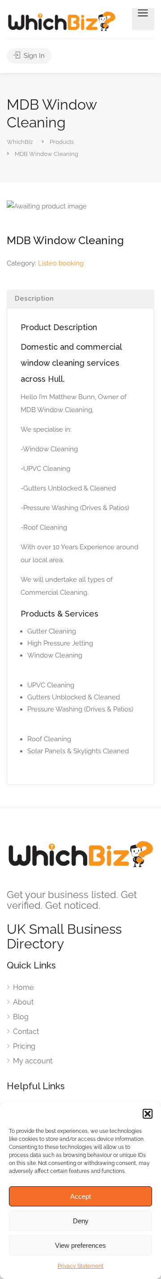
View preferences (80, 1245)
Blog (21, 1017)
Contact (26, 1031)
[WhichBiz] (61, 20)
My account (32, 1061)
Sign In (33, 56)
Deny (81, 1221)
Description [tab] (34, 298)
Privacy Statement (80, 1266)
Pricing (24, 1046)
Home (23, 987)
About (23, 1002)
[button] (147, 1113)
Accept (80, 1196)
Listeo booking (61, 263)
